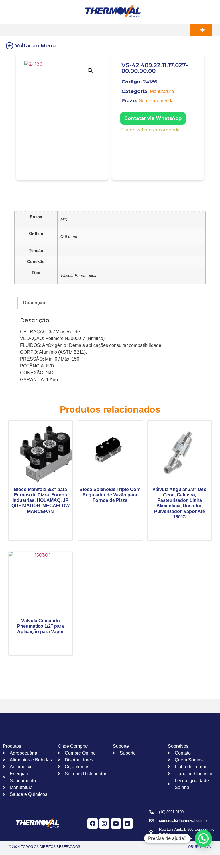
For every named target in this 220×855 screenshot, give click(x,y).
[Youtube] (116, 823)
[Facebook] (92, 823)
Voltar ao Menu (35, 46)
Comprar (124, 137)
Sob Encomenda (156, 100)
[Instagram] (104, 823)
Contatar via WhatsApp (153, 118)
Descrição (34, 302)
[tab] (34, 303)
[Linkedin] (128, 823)
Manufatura (162, 91)
